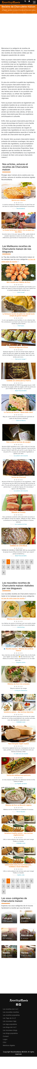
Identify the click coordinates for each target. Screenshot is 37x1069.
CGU (4, 1042)
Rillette (6, 953)
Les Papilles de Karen (21, 783)
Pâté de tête (27, 935)
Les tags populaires (10, 1024)
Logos (5, 1039)
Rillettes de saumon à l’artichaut (18, 619)
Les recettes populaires (11, 1015)
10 (18, 567)
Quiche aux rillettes (19, 200)
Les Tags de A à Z (9, 1018)
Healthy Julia (20, 875)
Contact (6, 1036)
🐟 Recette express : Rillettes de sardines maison (18, 649)
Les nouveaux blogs (10, 1030)
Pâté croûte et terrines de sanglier (18, 442)
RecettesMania (10, 2)
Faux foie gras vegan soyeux (18, 744)
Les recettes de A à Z (10, 1009)
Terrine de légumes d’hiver (18, 347)
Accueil (4, 10)
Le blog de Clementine (21, 690)
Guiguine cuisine (20, 662)
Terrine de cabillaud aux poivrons (19, 775)
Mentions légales (9, 1045)
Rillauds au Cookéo (19, 512)
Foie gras (7, 918)
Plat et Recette (21, 811)
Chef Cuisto (21, 325)
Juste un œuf (20, 292)
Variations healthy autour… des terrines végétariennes (18, 834)
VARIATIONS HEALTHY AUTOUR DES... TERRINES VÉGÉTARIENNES (18, 866)
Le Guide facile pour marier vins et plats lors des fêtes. (18, 231)
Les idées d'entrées (13, 10)
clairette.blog (20, 627)
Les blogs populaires (10, 1033)
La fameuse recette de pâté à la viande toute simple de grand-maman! (19, 315)
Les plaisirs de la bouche (21, 455)
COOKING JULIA (20, 722)
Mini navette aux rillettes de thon (18, 282)
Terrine (24, 953)
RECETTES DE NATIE (20, 390)
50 (28, 567)
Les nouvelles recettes (11, 1012)
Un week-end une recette (21, 753)
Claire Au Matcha (21, 420)
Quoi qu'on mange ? (20, 359)
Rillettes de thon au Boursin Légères (19, 805)
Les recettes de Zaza (21, 524)
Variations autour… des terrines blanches (18, 712)
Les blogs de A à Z (9, 1027)
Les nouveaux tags (9, 1021)
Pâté (5, 935)
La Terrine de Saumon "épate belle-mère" (18, 412)
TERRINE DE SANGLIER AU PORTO (18, 381)
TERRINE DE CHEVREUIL (18, 546)
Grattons (25, 918)
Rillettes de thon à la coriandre (19, 684)
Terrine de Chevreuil (18, 477)
